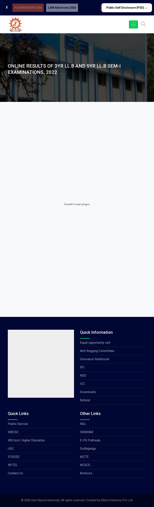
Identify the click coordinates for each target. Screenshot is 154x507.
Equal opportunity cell (95, 343)
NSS (83, 375)
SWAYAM (86, 432)
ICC (82, 384)
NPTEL (13, 465)
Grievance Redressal (94, 359)
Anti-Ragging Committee (97, 351)
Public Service (18, 424)
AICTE (84, 457)
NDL (83, 424)
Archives (86, 473)
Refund (85, 400)
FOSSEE (13, 457)
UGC (11, 448)
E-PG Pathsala (90, 440)
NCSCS (85, 465)
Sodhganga (88, 448)
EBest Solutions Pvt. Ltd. (117, 500)
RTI (82, 367)
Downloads (88, 392)
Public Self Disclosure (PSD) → (127, 7)
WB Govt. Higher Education (26, 440)
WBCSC (13, 432)
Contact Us (15, 473)
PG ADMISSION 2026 (28, 7)
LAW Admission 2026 (62, 7)
